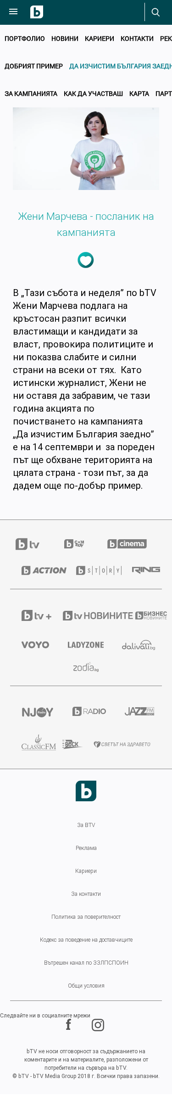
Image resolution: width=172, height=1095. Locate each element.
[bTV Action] (37, 570)
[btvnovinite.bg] (86, 615)
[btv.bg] (33, 544)
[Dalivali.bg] (136, 645)
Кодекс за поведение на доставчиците (86, 940)
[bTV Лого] (86, 791)
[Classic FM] (30, 744)
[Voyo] (33, 644)
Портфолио (25, 38)
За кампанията (31, 93)
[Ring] (141, 570)
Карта (139, 93)
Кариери (99, 38)
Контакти (137, 38)
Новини (64, 38)
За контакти (86, 894)
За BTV (86, 825)
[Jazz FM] (137, 711)
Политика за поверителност (86, 917)
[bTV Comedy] (74, 543)
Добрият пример (34, 65)
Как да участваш (93, 93)
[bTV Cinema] (127, 543)
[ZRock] (66, 744)
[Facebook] (70, 1025)
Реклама (86, 848)
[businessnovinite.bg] (143, 615)
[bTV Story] (92, 570)
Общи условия (86, 986)
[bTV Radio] (87, 711)
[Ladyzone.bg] (83, 645)
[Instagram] (99, 1025)
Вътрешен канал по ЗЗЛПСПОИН (86, 963)
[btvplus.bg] (30, 615)
